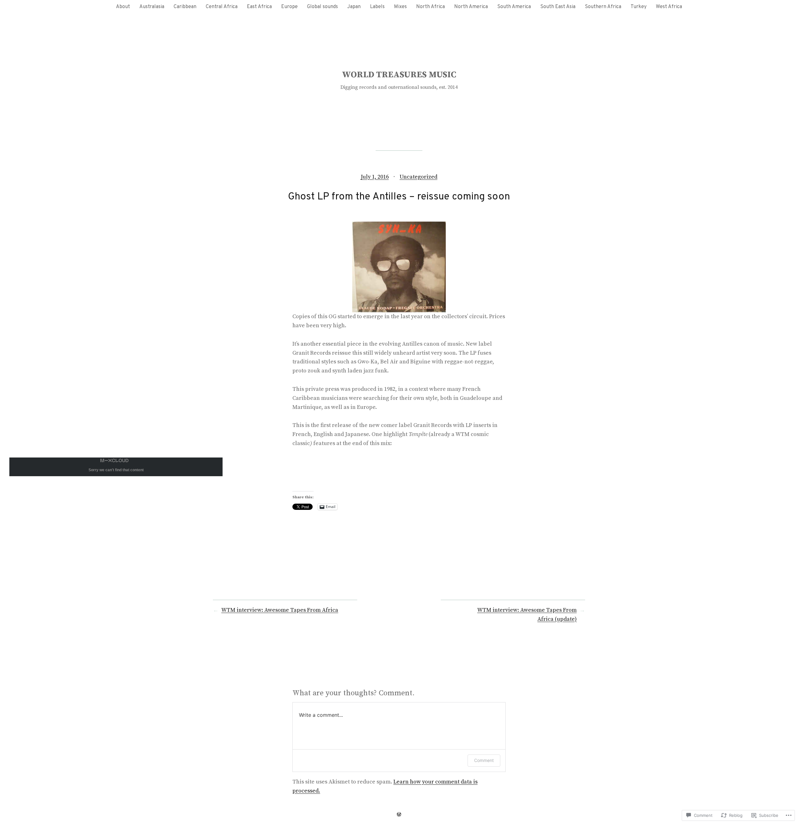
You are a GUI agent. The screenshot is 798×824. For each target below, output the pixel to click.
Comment (484, 760)
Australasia (151, 7)
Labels (377, 7)
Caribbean (185, 7)
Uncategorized (418, 176)
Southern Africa (603, 7)
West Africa (669, 7)
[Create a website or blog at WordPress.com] (399, 814)
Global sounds (322, 7)
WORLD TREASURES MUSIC (399, 74)
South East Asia (557, 7)
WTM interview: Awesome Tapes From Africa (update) (527, 614)
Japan (354, 7)
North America (471, 7)
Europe (289, 7)
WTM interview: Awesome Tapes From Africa (279, 610)
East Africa (259, 7)
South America (514, 7)
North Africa (430, 7)
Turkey (639, 7)
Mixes (400, 7)
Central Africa (222, 7)
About (123, 7)
